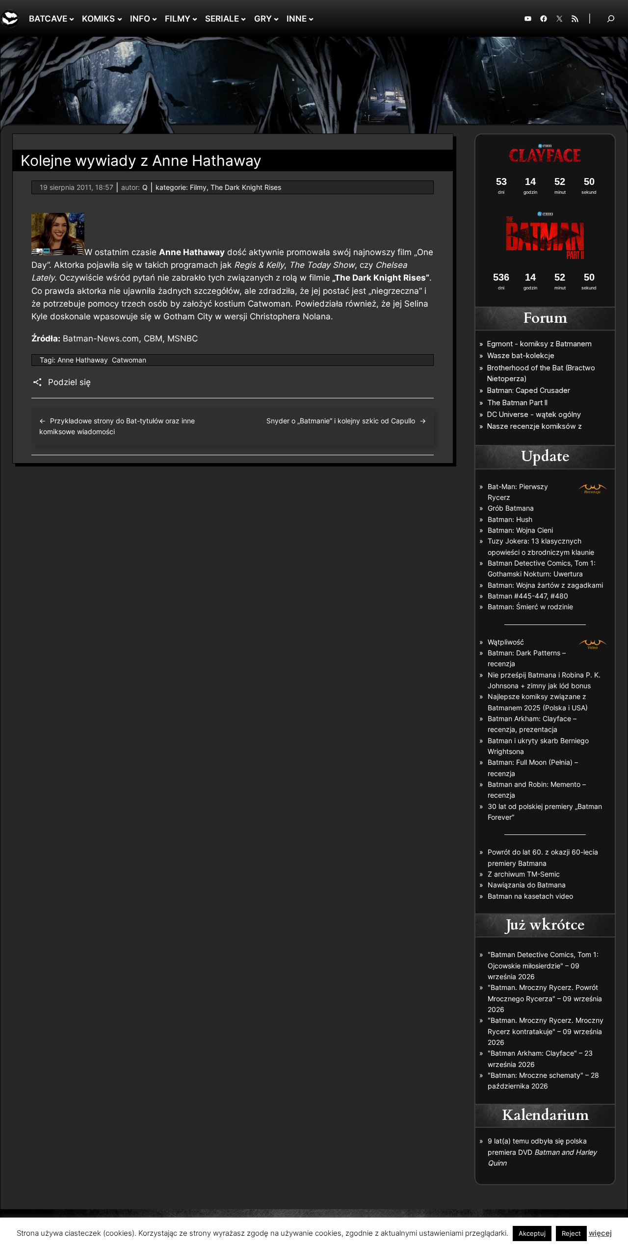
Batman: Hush (510, 519)
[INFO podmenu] (154, 18)
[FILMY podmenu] (194, 18)
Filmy (198, 187)
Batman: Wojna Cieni (520, 530)
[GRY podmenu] (276, 18)
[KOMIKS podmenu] (119, 18)
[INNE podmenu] (311, 18)
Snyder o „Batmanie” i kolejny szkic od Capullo (340, 420)
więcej (600, 1233)
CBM (153, 338)
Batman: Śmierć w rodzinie (530, 606)
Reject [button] (571, 1233)
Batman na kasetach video (530, 896)
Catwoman (129, 360)
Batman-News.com (101, 338)
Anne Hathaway (82, 360)
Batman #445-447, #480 (528, 596)
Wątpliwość (506, 642)
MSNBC (182, 338)
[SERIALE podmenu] (243, 18)
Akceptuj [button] (532, 1233)
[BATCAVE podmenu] (71, 18)
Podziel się (69, 382)
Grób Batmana (511, 508)
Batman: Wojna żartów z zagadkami (545, 585)
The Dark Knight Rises (245, 187)
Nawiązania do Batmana (527, 885)
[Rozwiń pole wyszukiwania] (611, 18)
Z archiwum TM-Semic (524, 874)
